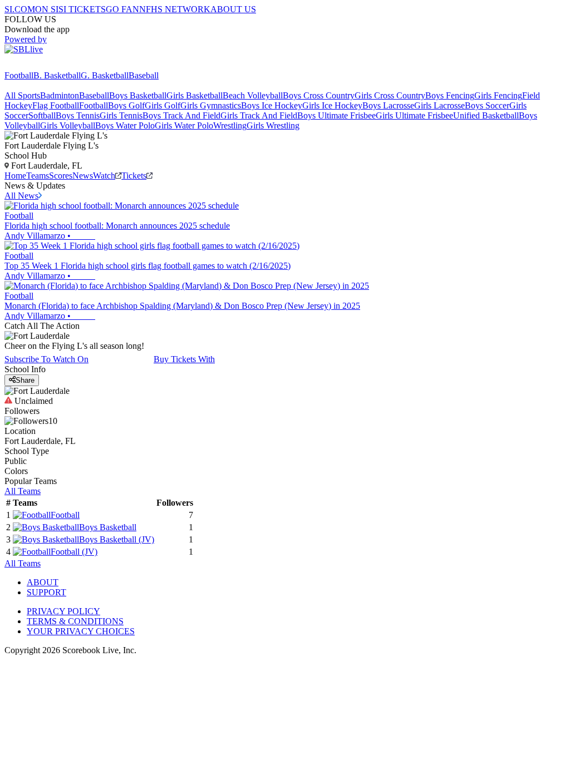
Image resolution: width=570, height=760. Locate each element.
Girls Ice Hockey (332, 105)
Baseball (144, 75)
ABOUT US (233, 9)
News (82, 175)
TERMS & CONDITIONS (75, 621)
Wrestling (230, 125)
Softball (42, 115)
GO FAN (122, 9)
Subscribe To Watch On (46, 359)
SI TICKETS (82, 9)
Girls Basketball (194, 95)
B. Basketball (57, 75)
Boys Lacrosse (388, 105)
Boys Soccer (487, 105)
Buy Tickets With (184, 359)
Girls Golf (162, 105)
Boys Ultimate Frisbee (336, 115)
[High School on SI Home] (47, 65)
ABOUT (42, 582)
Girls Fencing (498, 95)
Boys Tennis (78, 115)
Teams (37, 175)
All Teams (22, 491)
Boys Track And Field (181, 115)
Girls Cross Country (390, 95)
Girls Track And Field (258, 115)
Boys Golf (126, 105)
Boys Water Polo (125, 125)
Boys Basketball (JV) (116, 539)
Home (15, 175)
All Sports (22, 95)
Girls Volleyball (67, 125)
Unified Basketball (486, 115)
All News (21, 195)
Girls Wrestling (273, 125)
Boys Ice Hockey (271, 105)
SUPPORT (46, 592)
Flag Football (55, 105)
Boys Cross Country (319, 95)
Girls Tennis (121, 115)
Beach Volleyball (253, 95)
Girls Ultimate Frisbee (414, 115)
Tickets (133, 175)
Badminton (59, 95)
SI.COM (19, 9)
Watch (104, 175)
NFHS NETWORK (174, 9)
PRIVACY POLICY (63, 611)
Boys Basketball (137, 95)
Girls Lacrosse (439, 105)
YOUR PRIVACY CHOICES (81, 631)
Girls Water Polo (184, 125)
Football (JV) (74, 551)
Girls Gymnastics (210, 105)
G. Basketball (105, 75)
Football (18, 75)
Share (25, 380)
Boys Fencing (449, 95)
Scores (60, 175)
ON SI (46, 9)
